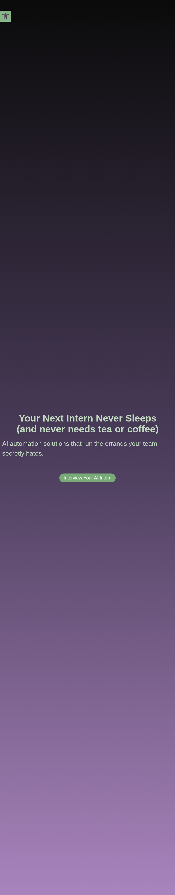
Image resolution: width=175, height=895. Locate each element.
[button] (5, 16)
